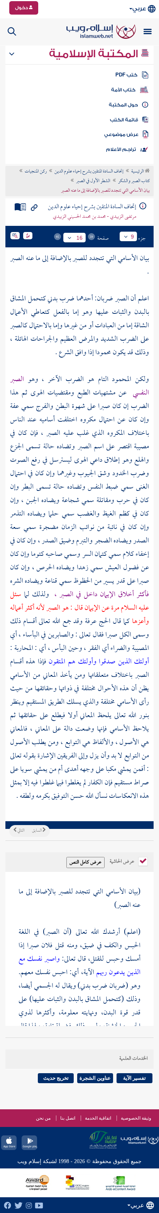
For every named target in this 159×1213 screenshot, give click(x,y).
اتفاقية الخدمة (98, 1118)
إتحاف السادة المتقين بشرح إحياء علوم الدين (88, 172)
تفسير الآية (134, 1078)
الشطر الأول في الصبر (93, 181)
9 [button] (132, 237)
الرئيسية (138, 172)
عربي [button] (139, 8)
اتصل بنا (67, 1118)
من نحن (43, 1118)
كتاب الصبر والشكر (134, 181)
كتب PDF (126, 75)
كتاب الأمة (123, 90)
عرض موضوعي (121, 134)
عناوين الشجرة (95, 1078)
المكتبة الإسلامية (94, 54)
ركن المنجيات (36, 172)
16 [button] (79, 238)
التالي (20, 830)
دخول (22, 7)
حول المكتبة (123, 105)
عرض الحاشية (122, 861)
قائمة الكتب (124, 120)
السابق (37, 830)
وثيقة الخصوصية (136, 1118)
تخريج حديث (56, 1078)
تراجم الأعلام (121, 149)
